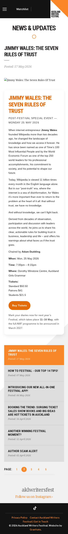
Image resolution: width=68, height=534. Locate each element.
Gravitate (35, 529)
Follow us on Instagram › (34, 496)
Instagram (44, 508)
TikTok (35, 508)
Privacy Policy (19, 517)
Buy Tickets (19, 305)
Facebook (27, 508)
